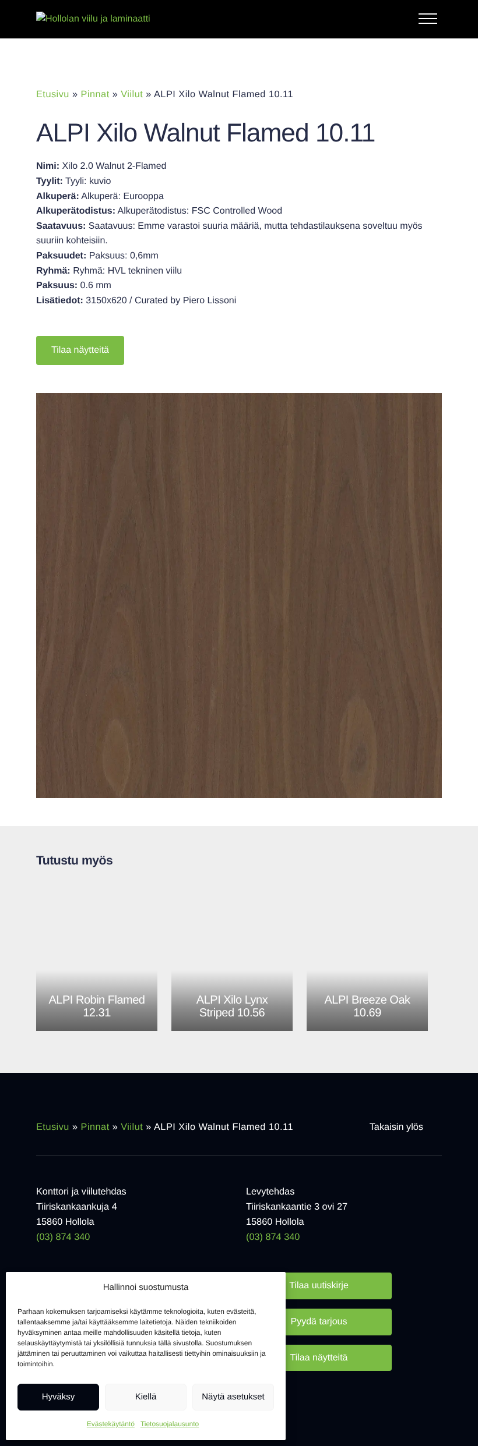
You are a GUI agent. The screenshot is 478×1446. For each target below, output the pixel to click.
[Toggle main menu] (430, 21)
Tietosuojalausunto (169, 1424)
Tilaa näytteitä (80, 350)
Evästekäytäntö (111, 1424)
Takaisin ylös (396, 1127)
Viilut (132, 94)
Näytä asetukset (233, 1397)
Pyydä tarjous (319, 1322)
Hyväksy (58, 1397)
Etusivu (52, 94)
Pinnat (95, 94)
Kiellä (146, 1397)
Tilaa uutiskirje (319, 1286)
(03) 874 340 (63, 1237)
